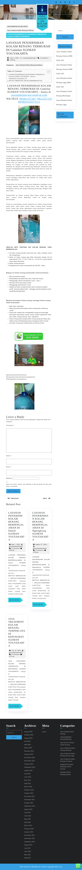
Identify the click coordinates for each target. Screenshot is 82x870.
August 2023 (28, 770)
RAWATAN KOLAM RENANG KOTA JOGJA (66, 767)
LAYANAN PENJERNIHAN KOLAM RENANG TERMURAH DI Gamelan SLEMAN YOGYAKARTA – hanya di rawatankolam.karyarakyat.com (26, 76)
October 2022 (28, 803)
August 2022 (28, 809)
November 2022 (29, 799)
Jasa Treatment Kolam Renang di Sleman (20, 30)
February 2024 (29, 751)
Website (9, 478)
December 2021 (29, 835)
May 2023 (27, 780)
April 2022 (27, 822)
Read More (15, 600)
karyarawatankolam (29, 58)
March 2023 (28, 786)
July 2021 (27, 848)
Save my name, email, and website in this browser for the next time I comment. (29, 485)
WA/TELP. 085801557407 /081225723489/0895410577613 (25, 80)
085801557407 (27, 98)
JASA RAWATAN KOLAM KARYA (42, 21)
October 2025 (28, 735)
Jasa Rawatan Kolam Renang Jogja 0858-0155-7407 (64, 82)
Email (8, 467)
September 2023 (29, 767)
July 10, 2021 (16, 650)
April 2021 (27, 858)
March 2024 (28, 748)
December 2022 (29, 796)
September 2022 (29, 806)
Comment (10, 425)
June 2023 (27, 777)
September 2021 (29, 842)
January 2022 (28, 832)
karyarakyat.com (37, 95)
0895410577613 (31, 101)
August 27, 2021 (41, 544)
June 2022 (27, 816)
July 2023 (27, 773)
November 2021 (29, 838)
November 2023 (29, 761)
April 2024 (27, 744)
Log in (44, 731)
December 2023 (29, 757)
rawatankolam (19, 95)
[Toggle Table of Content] (47, 71)
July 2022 (27, 812)
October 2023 (28, 764)
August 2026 (28, 731)
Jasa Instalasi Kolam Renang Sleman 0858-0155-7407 (64, 56)
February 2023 (29, 790)
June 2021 (27, 851)
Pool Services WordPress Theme (33, 867)
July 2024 (27, 741)
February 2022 (29, 829)
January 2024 (28, 754)
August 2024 (28, 738)
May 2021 (27, 854)
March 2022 (28, 825)
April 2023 (27, 783)
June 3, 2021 (14, 58)
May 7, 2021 (16, 544)
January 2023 (28, 793)
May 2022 (27, 819)
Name (9, 456)
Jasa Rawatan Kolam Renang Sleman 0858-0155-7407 (64, 69)
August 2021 (28, 845)
